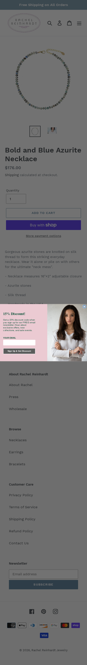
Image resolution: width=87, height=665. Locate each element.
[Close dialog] (84, 306)
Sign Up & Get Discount (19, 351)
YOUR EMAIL (9, 338)
